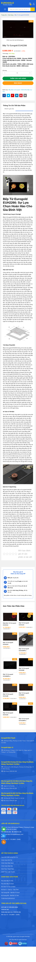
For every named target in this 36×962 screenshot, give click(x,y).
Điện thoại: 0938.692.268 (10, 771)
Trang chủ (4, 15)
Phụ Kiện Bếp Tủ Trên (7, 880)
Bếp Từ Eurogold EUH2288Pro (24, 719)
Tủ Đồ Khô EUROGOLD (8, 898)
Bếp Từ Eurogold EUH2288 (24, 669)
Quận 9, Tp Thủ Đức (9, 786)
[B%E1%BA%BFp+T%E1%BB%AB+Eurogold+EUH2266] (8, 95)
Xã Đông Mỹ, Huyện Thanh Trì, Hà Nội (13, 798)
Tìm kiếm (32, 9)
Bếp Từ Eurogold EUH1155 (8, 713)
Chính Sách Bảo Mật (7, 866)
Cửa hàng (10, 15)
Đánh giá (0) (9, 108)
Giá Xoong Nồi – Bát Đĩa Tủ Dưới (10, 892)
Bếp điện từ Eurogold (14, 89)
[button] (8, 620)
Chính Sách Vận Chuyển (8, 872)
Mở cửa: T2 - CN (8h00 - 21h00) (11, 839)
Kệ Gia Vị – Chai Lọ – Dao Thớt (10, 889)
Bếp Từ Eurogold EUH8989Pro (8, 675)
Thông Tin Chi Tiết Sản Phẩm (14, 105)
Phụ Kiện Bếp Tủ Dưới (7, 883)
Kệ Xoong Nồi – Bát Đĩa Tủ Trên (10, 895)
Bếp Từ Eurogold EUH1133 (24, 624)
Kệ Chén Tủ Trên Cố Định (8, 886)
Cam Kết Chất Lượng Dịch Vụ (9, 857)
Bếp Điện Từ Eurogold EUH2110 (9, 624)
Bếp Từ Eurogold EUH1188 (8, 695)
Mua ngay (18, 83)
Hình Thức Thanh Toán (7, 869)
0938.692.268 (17, 832)
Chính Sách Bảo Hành (7, 863)
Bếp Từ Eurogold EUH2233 (8, 643)
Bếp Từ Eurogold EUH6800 (24, 694)
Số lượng (5, 70)
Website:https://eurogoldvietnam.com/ (13, 834)
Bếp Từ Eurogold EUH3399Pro (24, 649)
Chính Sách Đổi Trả (6, 860)
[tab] (15, 106)
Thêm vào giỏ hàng (18, 78)
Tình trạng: (5, 53)
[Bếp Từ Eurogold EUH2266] (4, 95)
